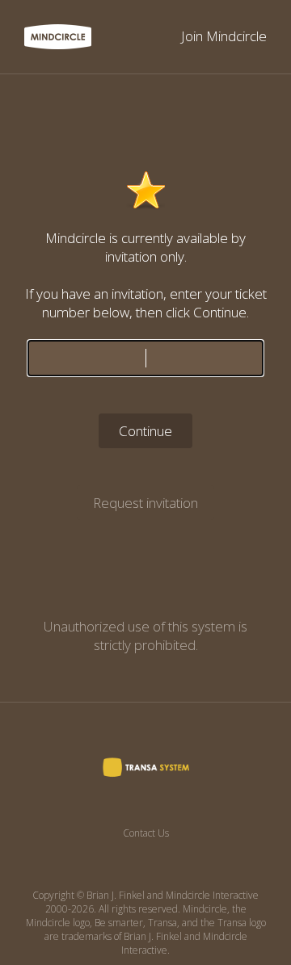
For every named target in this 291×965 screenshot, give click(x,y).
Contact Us (146, 833)
